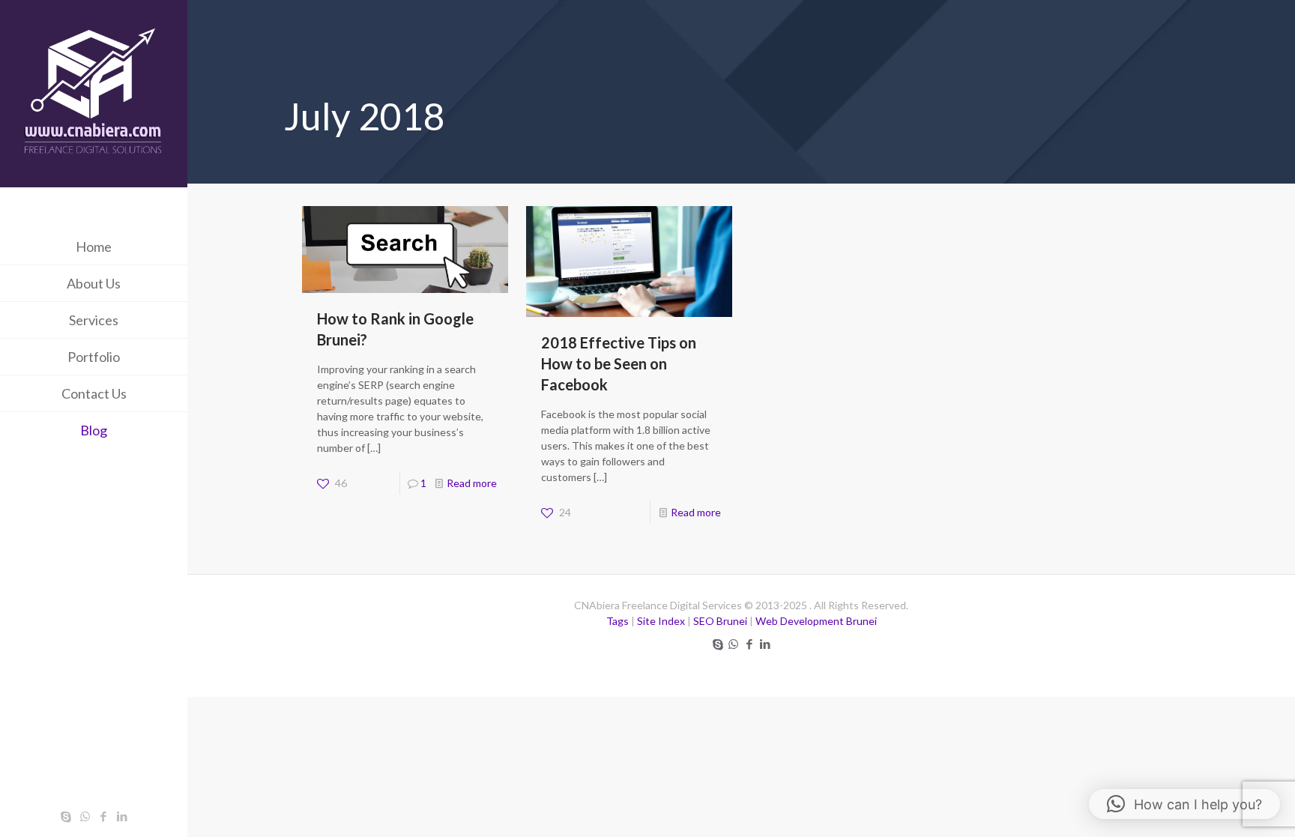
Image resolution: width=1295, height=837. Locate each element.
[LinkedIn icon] (122, 816)
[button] (1184, 804)
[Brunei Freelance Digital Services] (93, 95)
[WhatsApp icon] (85, 816)
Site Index (661, 620)
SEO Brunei (720, 620)
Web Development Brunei (816, 620)
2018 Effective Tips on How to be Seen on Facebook (618, 363)
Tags (617, 620)
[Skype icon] (66, 816)
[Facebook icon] (103, 816)
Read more (472, 483)
